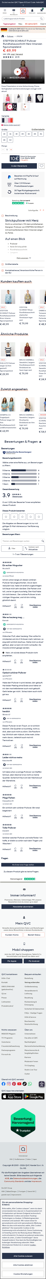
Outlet (27, 1074)
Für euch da (6, 1054)
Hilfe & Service (30, 1017)
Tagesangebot (9, 24)
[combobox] (20, 18)
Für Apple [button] (11, 961)
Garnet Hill (31, 1191)
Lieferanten (6, 1002)
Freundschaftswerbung (10, 1046)
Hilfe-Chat (5, 978)
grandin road (5, 1195)
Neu (20, 24)
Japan (35, 1159)
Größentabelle (38, 129)
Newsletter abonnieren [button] (23, 906)
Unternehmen (30, 1034)
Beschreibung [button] (11, 215)
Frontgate (22, 1191)
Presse (4, 998)
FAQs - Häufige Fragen (33, 1013)
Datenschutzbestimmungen (25, 1178)
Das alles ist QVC (31, 1038)
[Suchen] (41, 18)
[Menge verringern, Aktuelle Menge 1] (2, 149)
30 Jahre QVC (31, 24)
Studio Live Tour (31, 1070)
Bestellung (29, 978)
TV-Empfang (29, 1065)
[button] (5, 12)
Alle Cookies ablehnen (23, 1265)
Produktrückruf (7, 1006)
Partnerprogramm (8, 1050)
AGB (7, 1178)
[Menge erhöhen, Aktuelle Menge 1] (11, 149)
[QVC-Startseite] (3, 36)
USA (11, 1159)
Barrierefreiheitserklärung (35, 1046)
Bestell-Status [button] (34, 935)
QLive (3, 993)
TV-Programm (7, 1038)
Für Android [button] (34, 961)
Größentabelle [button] (11, 264)
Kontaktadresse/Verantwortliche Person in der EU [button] (24, 271)
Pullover (10, 36)
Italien (29, 1159)
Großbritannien (19, 1159)
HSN (3, 1191)
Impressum (36, 1181)
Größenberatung (31, 986)
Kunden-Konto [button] (12, 935)
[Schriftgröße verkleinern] (44, 210)
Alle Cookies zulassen (23, 1256)
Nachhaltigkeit (30, 1042)
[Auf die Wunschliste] (42, 166)
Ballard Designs (12, 1191)
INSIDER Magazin (8, 1034)
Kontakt (4, 982)
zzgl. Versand (17, 54)
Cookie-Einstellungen (23, 1274)
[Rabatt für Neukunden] (23, 158)
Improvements (16, 1195)
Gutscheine (5, 1042)
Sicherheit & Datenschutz (34, 1009)
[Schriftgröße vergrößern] (40, 210)
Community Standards (14, 1181)
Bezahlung (29, 998)
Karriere (28, 1057)
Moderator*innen (31, 1061)
